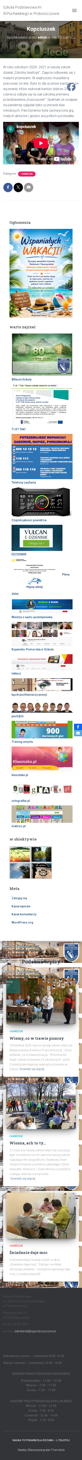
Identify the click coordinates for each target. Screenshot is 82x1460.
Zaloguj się (19, 898)
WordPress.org (22, 922)
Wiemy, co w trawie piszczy (36, 1038)
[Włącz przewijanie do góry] (73, 1451)
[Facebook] (78, 727)
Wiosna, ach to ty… (27, 1142)
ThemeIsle (58, 1450)
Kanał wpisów (21, 906)
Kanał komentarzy (24, 914)
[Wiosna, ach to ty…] (41, 1106)
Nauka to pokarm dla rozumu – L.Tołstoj (41, 1440)
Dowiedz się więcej (32, 1069)
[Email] (78, 733)
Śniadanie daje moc (28, 1252)
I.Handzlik (27, 174)
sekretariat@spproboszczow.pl (35, 1331)
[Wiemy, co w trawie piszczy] (41, 1001)
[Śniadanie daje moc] (41, 1215)
